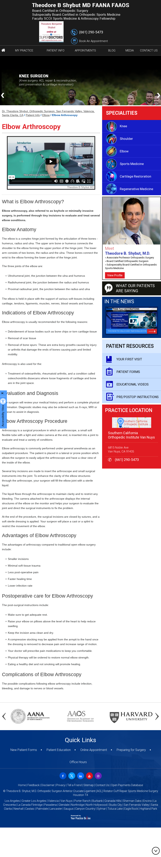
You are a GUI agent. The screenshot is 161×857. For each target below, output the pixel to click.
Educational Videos (132, 384)
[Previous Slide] (2, 95)
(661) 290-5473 (91, 32)
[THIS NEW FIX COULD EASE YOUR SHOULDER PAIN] (131, 320)
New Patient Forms (23, 750)
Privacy (60, 785)
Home (22, 785)
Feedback (33, 785)
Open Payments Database (127, 785)
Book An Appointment (93, 41)
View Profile (115, 275)
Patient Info (33, 115)
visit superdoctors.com (51, 40)
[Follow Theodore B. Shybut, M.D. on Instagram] (98, 775)
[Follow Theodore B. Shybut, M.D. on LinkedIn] (80, 775)
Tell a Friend (74, 785)
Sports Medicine (132, 164)
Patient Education (59, 750)
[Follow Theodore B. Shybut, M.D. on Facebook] (62, 775)
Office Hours (78, 762)
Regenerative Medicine (136, 189)
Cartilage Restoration (135, 176)
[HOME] (3, 50)
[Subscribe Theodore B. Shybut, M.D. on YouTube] (89, 775)
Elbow (46, 115)
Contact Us (102, 785)
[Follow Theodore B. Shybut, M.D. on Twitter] (71, 775)
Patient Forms (128, 372)
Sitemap (88, 785)
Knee (123, 126)
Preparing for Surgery (131, 750)
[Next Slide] (158, 95)
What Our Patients (135, 288)
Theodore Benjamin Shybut (51, 26)
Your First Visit (129, 359)
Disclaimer (47, 785)
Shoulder (126, 139)
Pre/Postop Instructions (137, 397)
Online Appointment (93, 750)
